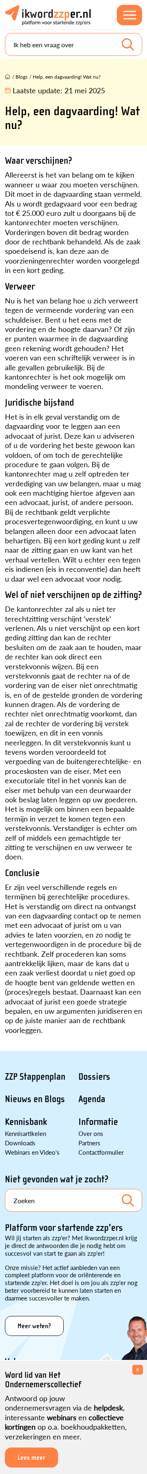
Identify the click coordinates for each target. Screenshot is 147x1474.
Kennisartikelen (25, 1133)
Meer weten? (34, 1326)
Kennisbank (26, 1121)
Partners (89, 1142)
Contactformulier (101, 1152)
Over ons (90, 1133)
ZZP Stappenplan (35, 1076)
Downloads (20, 1142)
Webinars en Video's (32, 1152)
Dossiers (94, 1076)
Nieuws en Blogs (35, 1099)
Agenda (91, 1099)
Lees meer (31, 1457)
